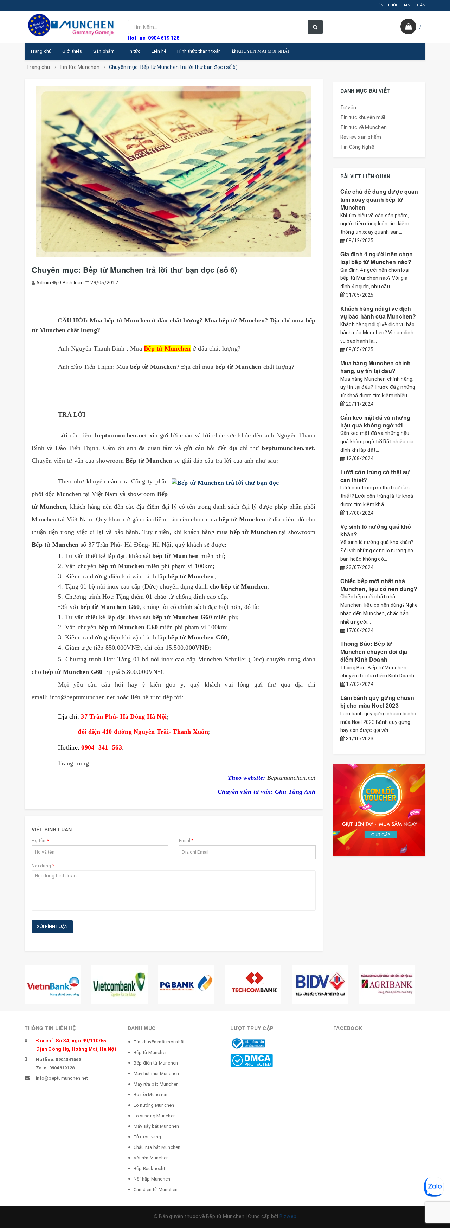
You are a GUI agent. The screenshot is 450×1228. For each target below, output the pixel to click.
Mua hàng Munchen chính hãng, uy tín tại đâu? (375, 367)
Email (186, 840)
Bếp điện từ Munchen (156, 1063)
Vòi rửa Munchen (151, 1158)
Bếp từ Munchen (151, 1052)
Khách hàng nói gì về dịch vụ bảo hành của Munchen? (378, 312)
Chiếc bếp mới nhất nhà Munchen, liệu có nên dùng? (379, 585)
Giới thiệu (72, 51)
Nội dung (43, 865)
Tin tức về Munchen (363, 127)
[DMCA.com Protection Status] (251, 1060)
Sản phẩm (104, 51)
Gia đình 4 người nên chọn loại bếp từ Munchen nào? (376, 258)
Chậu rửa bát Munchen (157, 1147)
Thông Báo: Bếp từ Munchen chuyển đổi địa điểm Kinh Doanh (373, 651)
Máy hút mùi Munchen (156, 1073)
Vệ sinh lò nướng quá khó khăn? (375, 530)
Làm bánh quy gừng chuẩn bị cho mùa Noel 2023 (377, 701)
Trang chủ (40, 51)
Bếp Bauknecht (149, 1168)
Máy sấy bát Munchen (156, 1126)
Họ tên (40, 840)
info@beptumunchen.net (62, 1078)
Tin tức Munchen (79, 67)
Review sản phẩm (360, 137)
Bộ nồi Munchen (151, 1094)
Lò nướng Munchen (154, 1105)
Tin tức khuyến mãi (362, 117)
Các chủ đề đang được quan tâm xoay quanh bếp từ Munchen (379, 199)
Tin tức (133, 51)
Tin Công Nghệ (357, 147)
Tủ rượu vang (147, 1136)
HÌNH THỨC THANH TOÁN (401, 5)
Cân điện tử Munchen (156, 1189)
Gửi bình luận (52, 926)
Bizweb (288, 1216)
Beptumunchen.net (291, 777)
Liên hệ (159, 51)
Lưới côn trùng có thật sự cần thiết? (375, 476)
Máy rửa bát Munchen (156, 1084)
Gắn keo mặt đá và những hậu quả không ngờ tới (375, 421)
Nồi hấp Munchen (152, 1179)
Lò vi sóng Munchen (155, 1115)
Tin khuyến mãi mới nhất (159, 1041)
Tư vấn (348, 107)
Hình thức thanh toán (199, 51)
